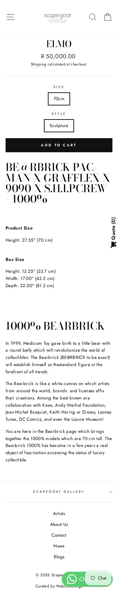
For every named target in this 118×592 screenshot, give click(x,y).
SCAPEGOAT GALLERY (59, 491)
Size (58, 86)
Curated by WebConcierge (59, 586)
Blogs (59, 556)
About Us (59, 524)
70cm (59, 98)
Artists (59, 513)
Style (59, 113)
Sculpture (58, 125)
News (58, 546)
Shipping (39, 64)
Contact (58, 535)
